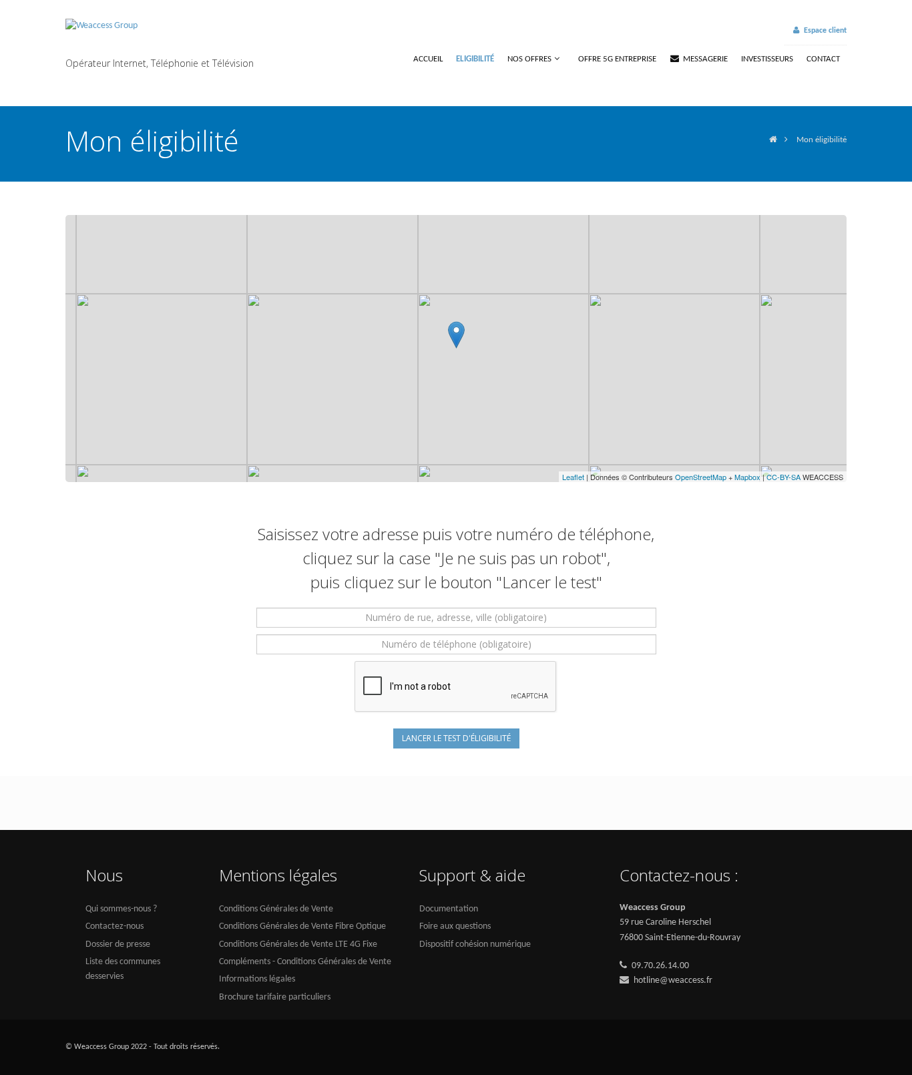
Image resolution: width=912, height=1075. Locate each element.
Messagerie (705, 59)
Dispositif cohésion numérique (475, 944)
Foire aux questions (455, 926)
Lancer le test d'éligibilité (456, 738)
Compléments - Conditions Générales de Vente (305, 962)
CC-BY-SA (783, 476)
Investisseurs (767, 59)
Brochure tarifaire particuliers (274, 997)
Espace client (825, 31)
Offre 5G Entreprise (617, 59)
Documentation (448, 909)
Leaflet (573, 476)
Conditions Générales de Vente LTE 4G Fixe (298, 944)
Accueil (428, 59)
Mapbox (747, 476)
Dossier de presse (117, 944)
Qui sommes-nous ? (121, 909)
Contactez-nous (114, 926)
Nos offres (529, 59)
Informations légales (257, 979)
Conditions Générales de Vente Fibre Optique (302, 926)
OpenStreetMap (700, 476)
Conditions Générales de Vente (276, 909)
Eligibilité (475, 59)
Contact (823, 59)
